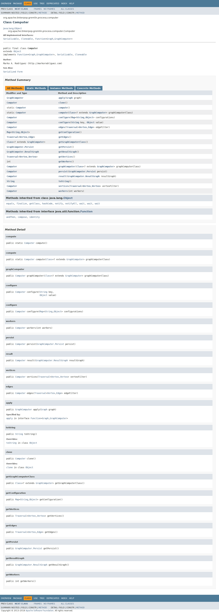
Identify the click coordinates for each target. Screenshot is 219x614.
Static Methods (36, 88)
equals (10, 203)
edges (62, 127)
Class (72, 112)
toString (64, 181)
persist (63, 171)
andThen (10, 217)
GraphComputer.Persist (20, 147)
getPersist (65, 147)
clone (62, 102)
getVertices (66, 156)
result (62, 176)
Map (73, 117)
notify (59, 203)
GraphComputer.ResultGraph (23, 151)
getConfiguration (69, 132)
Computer (12, 102)
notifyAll (71, 203)
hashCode (47, 203)
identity (34, 217)
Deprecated (52, 3)
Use (36, 3)
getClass (34, 203)
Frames (38, 9)
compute (63, 107)
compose (22, 217)
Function (40, 39)
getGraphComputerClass (72, 142)
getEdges (64, 137)
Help (71, 3)
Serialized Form (12, 71)
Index (64, 3)
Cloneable (27, 39)
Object (17, 51)
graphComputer (67, 166)
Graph (50, 39)
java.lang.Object (12, 28)
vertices (64, 186)
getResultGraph (67, 151)
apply (62, 98)
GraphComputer (63, 39)
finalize (22, 203)
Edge (90, 127)
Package (17, 3)
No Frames (49, 9)
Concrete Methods (89, 88)
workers (63, 191)
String (80, 117)
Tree (42, 3)
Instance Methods (61, 88)
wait (81, 203)
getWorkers (65, 161)
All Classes (67, 9)
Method (42, 13)
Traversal (72, 127)
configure (64, 117)
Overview (6, 3)
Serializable (11, 39)
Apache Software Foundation (40, 611)
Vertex (83, 127)
